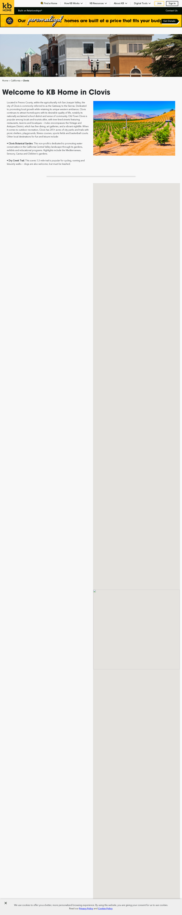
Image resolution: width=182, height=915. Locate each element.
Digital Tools (141, 3)
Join (159, 3)
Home (5, 81)
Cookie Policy (105, 909)
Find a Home (50, 3)
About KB (119, 3)
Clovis (26, 81)
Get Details (169, 21)
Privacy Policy (86, 909)
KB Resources (97, 3)
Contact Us (171, 11)
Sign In (172, 3)
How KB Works (72, 3)
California (15, 81)
